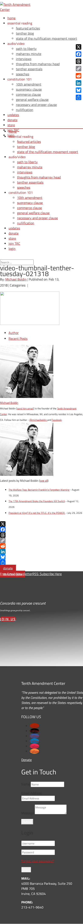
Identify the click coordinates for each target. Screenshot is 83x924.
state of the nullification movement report (46, 38)
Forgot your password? (37, 861)
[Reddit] (41, 546)
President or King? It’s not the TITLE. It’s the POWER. (37, 513)
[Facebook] (41, 529)
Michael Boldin (16, 279)
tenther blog (25, 33)
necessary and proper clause (36, 104)
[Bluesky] (41, 557)
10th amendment (28, 84)
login (12, 248)
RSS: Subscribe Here (47, 573)
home (11, 18)
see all (44, 480)
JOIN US (8, 619)
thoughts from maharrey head (38, 63)
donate (8, 568)
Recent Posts (18, 338)
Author (14, 332)
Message (27, 813)
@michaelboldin (38, 420)
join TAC (14, 243)
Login (26, 870)
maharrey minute (28, 53)
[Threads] (41, 535)
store (11, 125)
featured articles (28, 28)
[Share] (41, 562)
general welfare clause (32, 99)
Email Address (31, 793)
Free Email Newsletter (16, 573)
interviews (23, 58)
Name (25, 784)
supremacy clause (29, 89)
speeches (22, 74)
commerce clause (28, 94)
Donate (26, 759)
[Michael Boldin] (26, 396)
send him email (25, 408)
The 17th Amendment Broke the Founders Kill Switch (37, 501)
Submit (27, 822)
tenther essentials (29, 69)
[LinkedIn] (41, 551)
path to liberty (26, 48)
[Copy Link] (41, 540)
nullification (24, 109)
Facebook (57, 420)
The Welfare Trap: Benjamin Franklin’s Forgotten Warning (39, 490)
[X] (41, 524)
